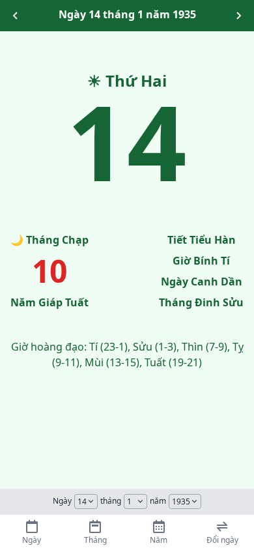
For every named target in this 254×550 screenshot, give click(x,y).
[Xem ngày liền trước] (15, 15)
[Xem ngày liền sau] (238, 15)
